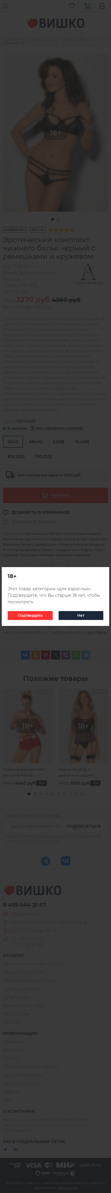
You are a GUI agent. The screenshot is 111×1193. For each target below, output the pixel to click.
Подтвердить (30, 615)
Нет (80, 615)
